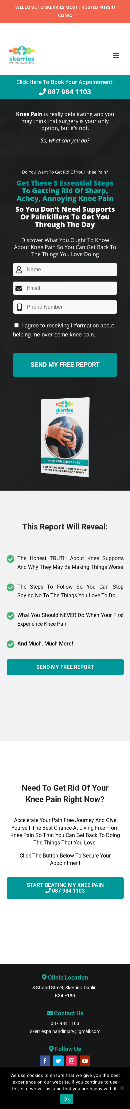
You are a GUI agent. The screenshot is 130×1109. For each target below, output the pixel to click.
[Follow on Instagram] (71, 1060)
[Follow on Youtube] (85, 1060)
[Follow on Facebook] (45, 1060)
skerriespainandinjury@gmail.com (65, 1031)
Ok (67, 1099)
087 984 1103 (65, 1023)
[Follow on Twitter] (58, 1060)
